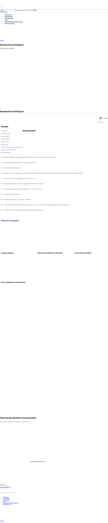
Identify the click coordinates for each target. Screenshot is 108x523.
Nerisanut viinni (7, 504)
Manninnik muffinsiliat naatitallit (50, 253)
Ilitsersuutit (6, 497)
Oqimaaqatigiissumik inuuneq (10, 503)
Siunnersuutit (6, 500)
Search (34, 10)
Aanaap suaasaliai (7, 253)
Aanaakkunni (6, 498)
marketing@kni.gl (5, 487)
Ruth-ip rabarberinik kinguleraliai (13, 282)
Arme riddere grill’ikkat (82, 253)
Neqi (4, 501)
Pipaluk (2, 40)
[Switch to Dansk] (4, 6)
